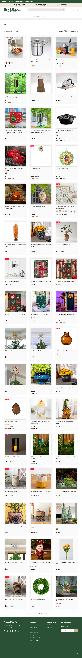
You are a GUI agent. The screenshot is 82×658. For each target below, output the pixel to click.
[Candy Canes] (63, 211)
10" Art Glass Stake (35, 168)
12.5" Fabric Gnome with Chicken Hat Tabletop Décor (39, 422)
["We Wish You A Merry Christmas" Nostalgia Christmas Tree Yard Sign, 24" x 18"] (15, 118)
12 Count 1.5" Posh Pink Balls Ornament (40, 281)
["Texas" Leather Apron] (40, 83)
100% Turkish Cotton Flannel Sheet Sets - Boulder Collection (66, 207)
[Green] (32, 317)
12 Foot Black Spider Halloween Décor (65, 314)
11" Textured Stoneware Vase (63, 244)
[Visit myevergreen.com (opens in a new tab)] (4, 1)
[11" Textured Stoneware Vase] (66, 232)
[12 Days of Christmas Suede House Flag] (15, 301)
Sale (46, 16)
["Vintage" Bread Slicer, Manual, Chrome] (66, 83)
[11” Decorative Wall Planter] (15, 268)
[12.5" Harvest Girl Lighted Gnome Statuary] (66, 409)
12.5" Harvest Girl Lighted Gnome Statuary (64, 422)
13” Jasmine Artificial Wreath (37, 599)
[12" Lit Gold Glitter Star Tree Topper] (15, 338)
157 (46, 613)
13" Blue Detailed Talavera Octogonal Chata (14, 526)
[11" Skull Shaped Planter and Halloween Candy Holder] (40, 232)
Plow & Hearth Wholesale (36, 638)
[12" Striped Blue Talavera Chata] (40, 374)
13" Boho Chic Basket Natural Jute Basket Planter (40, 526)
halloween (36, 19)
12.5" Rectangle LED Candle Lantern (14, 457)
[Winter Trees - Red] (69, 211)
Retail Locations (34, 632)
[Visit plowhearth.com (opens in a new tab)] (10, 1)
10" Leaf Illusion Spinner (62, 168)
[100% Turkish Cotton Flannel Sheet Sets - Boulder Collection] (66, 194)
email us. (11, 627)
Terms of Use (61, 650)
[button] (77, 10)
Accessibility (76, 650)
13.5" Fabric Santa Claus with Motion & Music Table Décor (40, 563)
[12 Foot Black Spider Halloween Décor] (66, 301)
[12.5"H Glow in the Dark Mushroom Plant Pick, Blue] (40, 444)
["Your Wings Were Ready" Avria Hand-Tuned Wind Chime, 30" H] (40, 118)
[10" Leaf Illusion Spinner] (66, 156)
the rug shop (29, 19)
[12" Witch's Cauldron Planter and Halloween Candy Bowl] (66, 374)
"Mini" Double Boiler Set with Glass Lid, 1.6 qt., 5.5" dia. (40, 60)
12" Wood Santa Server (11, 421)
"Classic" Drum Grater (10, 59)
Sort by (6, 31)
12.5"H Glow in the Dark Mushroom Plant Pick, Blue (40, 457)
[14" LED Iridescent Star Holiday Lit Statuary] (66, 586)
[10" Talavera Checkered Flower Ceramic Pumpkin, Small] (15, 194)
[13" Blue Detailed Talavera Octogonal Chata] (15, 513)
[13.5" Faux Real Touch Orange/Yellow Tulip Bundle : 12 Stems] (66, 549)
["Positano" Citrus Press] (66, 47)
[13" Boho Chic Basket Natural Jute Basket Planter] (40, 513)
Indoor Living (28, 14)
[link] (29, 614)
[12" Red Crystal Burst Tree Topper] (15, 374)
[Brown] (32, 172)
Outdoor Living (11, 14)
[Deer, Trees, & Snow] (57, 211)
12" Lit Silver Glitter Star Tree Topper (39, 350)
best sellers (59, 19)
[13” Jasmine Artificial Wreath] (40, 586)
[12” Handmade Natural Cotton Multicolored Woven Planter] (15, 478)
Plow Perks (33, 630)
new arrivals (13, 19)
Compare (60, 31)
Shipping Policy (54, 650)
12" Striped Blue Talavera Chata (38, 387)
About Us (32, 625)
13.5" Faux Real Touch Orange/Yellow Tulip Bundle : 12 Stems (65, 563)
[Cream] (12, 63)
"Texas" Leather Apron (36, 96)
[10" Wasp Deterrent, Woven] (40, 194)
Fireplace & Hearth (49, 14)
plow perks (43, 19)
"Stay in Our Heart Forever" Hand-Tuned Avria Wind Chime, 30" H (15, 96)
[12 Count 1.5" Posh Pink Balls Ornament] (40, 268)
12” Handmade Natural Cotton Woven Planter (40, 492)
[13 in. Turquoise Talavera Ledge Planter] (66, 478)
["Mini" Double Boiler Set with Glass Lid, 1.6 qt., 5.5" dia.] (40, 47)
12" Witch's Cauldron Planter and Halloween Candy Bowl (64, 387)
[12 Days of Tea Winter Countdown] (40, 301)
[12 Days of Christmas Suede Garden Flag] (66, 268)
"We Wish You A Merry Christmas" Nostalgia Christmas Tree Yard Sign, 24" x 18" (15, 132)
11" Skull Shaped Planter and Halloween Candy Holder (40, 245)
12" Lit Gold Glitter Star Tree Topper (14, 350)
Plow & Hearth (9, 650)
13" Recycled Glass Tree (62, 526)
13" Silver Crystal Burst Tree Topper (14, 562)
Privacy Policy (47, 650)
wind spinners (21, 19)
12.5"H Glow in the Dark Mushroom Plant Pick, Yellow (66, 457)
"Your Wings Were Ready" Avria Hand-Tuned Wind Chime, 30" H (40, 131)
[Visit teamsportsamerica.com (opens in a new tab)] (19, 1)
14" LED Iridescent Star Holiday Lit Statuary (64, 599)
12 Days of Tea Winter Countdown (39, 314)
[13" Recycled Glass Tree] (66, 513)
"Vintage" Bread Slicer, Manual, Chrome (66, 96)
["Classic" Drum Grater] (15, 47)
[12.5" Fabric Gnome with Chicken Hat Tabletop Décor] (40, 409)
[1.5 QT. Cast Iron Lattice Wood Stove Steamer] (66, 118)
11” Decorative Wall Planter (12, 281)
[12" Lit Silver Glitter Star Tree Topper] (40, 338)
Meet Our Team (34, 627)
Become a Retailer (35, 640)
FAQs (48, 630)
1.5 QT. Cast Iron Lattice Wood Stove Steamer (65, 131)
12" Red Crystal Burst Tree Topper (13, 387)
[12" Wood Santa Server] (15, 409)
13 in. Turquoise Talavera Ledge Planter (66, 491)
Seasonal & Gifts (39, 16)
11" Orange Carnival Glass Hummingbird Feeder (15, 245)
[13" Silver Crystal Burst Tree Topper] (15, 549)
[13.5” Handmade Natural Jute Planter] (15, 586)
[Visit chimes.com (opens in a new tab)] (29, 1)
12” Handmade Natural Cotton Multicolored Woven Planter (12, 492)
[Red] (6, 63)
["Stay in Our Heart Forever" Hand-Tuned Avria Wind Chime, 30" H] (15, 83)
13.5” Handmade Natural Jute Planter (14, 599)
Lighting (58, 14)
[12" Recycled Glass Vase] (66, 338)
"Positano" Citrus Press (61, 59)
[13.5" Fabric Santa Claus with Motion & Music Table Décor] (40, 549)
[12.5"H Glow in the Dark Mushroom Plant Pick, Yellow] (66, 444)
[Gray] (60, 63)
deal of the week (68, 19)
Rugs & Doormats (38, 14)
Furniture (20, 14)
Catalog (32, 643)
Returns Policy (69, 650)
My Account (50, 625)
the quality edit (51, 19)
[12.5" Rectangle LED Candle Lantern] (15, 444)
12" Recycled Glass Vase (62, 350)
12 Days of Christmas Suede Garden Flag (66, 281)
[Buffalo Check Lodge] (74, 211)
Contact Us (50, 627)
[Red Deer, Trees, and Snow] (71, 211)
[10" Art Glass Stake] (40, 156)
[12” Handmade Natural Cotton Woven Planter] (40, 478)
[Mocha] (57, 354)
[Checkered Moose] (60, 211)
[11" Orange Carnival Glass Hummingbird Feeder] (15, 232)
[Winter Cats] (66, 211)
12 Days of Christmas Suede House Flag (15, 314)
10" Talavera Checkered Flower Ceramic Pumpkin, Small (15, 207)
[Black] (9, 63)
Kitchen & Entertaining (69, 14)
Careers (32, 635)
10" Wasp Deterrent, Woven (37, 206)
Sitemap (76, 653)
